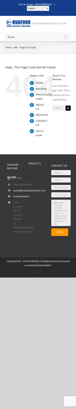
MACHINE (41, 88)
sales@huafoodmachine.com (18, 190)
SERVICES (42, 114)
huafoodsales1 (18, 196)
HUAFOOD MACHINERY (39, 265)
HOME (39, 82)
